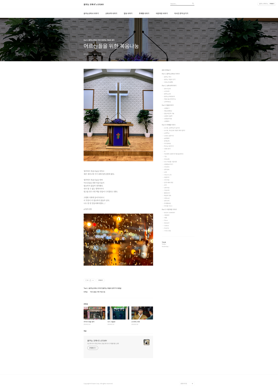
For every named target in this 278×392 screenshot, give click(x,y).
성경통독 (166, 121)
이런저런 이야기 (162, 13)
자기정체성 (167, 143)
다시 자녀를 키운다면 (170, 162)
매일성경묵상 (168, 111)
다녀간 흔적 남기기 (181, 13)
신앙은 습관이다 (169, 136)
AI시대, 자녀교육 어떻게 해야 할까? (174, 130)
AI (164, 151)
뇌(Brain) (167, 198)
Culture (166, 225)
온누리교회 (167, 89)
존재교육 (166, 141)
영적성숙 (166, 169)
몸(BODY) (167, 193)
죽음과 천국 (167, 195)
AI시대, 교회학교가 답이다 (172, 128)
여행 (165, 218)
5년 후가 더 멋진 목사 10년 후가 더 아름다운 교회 (103, 343)
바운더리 (166, 177)
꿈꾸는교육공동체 (169, 96)
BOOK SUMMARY (169, 212)
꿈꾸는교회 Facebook (187, 377)
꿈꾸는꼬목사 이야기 (91, 13)
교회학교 (166, 133)
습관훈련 (166, 138)
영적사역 (166, 201)
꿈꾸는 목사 (167, 77)
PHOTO (166, 228)
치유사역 (166, 190)
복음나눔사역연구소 (170, 99)
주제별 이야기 (144, 13)
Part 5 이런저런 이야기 (169, 209)
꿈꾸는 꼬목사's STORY (94, 4)
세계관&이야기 (168, 164)
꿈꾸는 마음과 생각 (169, 79)
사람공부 (166, 215)
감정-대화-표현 (168, 182)
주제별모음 (167, 203)
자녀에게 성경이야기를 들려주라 (173, 154)
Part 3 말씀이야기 (168, 105)
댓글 (85, 331)
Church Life (168, 175)
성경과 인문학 (168, 116)
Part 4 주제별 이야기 (168, 125)
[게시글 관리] (93, 280)
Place (166, 220)
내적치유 (166, 188)
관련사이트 (184, 383)
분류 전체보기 (166, 70)
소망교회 (166, 91)
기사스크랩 (167, 231)
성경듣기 (166, 108)
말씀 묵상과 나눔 (169, 113)
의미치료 (166, 180)
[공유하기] (90, 280)
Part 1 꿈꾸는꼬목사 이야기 (171, 74)
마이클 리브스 (168, 206)
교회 (165, 172)
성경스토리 (167, 149)
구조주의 (166, 167)
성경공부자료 (168, 119)
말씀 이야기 (128, 13)
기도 (165, 156)
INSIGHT (166, 223)
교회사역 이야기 (111, 13)
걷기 (165, 185)
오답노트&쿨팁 (168, 82)
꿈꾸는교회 (167, 94)
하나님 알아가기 (169, 146)
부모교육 (166, 159)
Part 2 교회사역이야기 (169, 85)
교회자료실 (167, 102)
